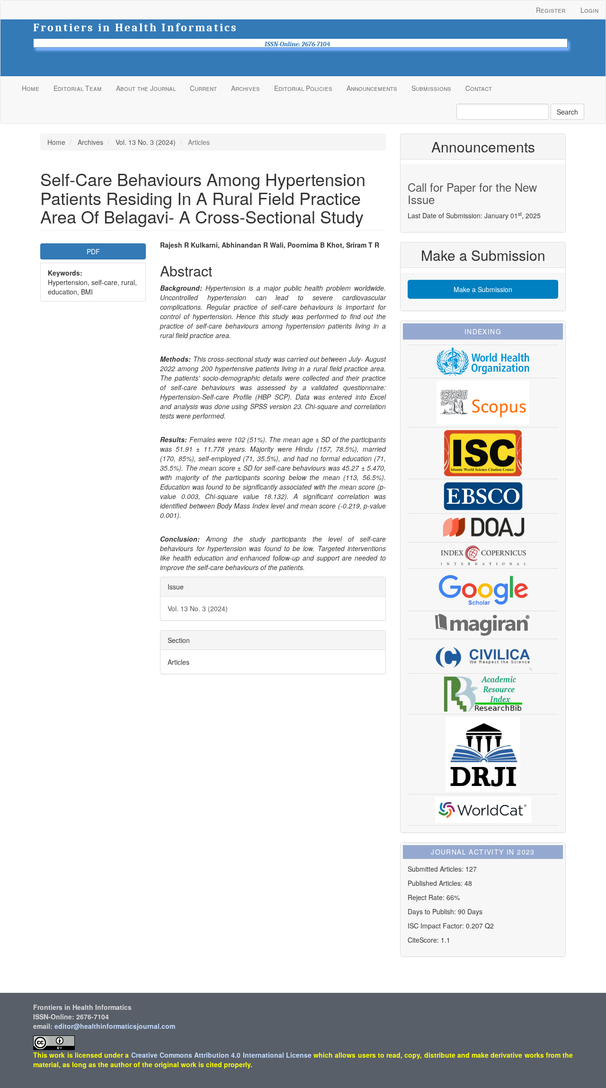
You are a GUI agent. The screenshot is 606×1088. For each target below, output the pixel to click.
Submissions (431, 88)
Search (567, 111)
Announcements (372, 88)
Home (30, 88)
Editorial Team (77, 88)
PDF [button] (93, 251)
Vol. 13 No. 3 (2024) (146, 142)
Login (589, 10)
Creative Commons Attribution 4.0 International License (221, 1055)
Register (550, 10)
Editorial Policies (303, 88)
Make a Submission (483, 289)
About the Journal (146, 88)
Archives (245, 88)
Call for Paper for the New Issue (472, 192)
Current (203, 88)
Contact (478, 88)
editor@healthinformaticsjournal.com (114, 1026)
